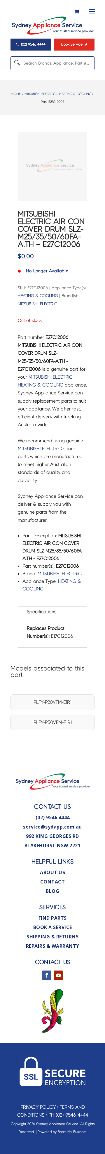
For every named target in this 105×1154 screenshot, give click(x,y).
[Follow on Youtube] (58, 975)
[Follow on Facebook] (46, 975)
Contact (52, 882)
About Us (52, 872)
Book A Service (52, 927)
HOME (16, 94)
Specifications (41, 611)
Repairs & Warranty (52, 946)
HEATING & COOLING (75, 94)
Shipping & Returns (52, 936)
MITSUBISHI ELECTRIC (39, 94)
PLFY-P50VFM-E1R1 (53, 722)
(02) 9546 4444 (30, 44)
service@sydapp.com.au (52, 827)
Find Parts (52, 918)
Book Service (74, 44)
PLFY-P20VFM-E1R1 (52, 702)
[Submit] (16, 63)
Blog (52, 891)
